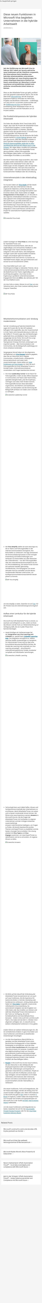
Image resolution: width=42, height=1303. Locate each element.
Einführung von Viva (13, 104)
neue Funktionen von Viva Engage (18, 363)
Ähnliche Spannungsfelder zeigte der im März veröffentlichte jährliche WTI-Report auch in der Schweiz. (19, 145)
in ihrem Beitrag (20, 137)
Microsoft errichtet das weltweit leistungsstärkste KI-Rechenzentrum (17, 1141)
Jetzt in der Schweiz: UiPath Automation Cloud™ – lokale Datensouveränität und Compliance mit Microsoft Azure (18, 1178)
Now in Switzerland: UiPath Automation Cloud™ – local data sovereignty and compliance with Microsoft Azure (18, 1165)
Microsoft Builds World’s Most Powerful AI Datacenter (19, 1153)
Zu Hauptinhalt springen (8, 1)
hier (21, 1095)
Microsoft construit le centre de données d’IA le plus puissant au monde (20, 1130)
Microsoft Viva (16, 96)
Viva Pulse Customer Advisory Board (20, 1112)
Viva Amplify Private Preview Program (19, 1110)
